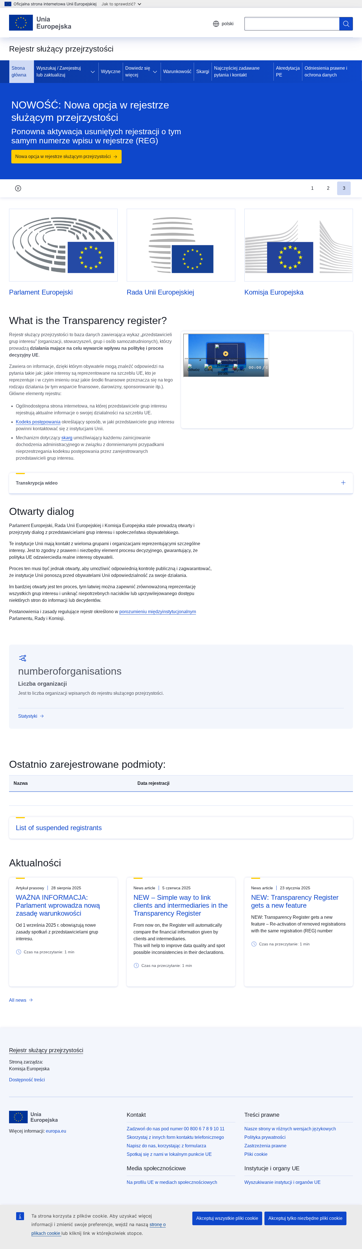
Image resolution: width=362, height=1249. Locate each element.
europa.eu (56, 1131)
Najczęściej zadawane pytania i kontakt (237, 71)
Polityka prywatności (265, 1137)
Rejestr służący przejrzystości (46, 1050)
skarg (66, 437)
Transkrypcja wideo (37, 483)
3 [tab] (344, 188)
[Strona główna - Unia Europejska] (40, 23)
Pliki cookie (256, 1154)
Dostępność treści (27, 1079)
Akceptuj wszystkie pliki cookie (227, 1218)
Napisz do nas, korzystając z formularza (166, 1145)
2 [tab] (328, 188)
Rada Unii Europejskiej (160, 292)
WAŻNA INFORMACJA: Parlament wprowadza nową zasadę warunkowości (58, 905)
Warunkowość (177, 71)
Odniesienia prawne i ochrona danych (326, 71)
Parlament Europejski (41, 292)
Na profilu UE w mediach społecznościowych (172, 1182)
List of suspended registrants (59, 828)
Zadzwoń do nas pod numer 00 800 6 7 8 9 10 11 (176, 1128)
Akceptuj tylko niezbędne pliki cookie (305, 1218)
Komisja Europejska (273, 292)
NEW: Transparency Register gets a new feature (295, 901)
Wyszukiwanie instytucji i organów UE (282, 1182)
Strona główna (19, 71)
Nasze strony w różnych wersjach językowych (290, 1128)
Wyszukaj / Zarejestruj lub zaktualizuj (58, 71)
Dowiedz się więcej (137, 71)
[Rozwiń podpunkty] (93, 71)
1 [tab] (312, 188)
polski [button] (228, 23)
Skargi (202, 71)
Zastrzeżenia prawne (265, 1145)
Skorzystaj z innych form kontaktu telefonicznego (175, 1137)
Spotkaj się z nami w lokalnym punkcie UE (169, 1154)
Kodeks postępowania (38, 421)
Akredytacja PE (288, 71)
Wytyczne (110, 71)
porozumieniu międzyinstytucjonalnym (157, 611)
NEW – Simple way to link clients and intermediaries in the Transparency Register (180, 905)
